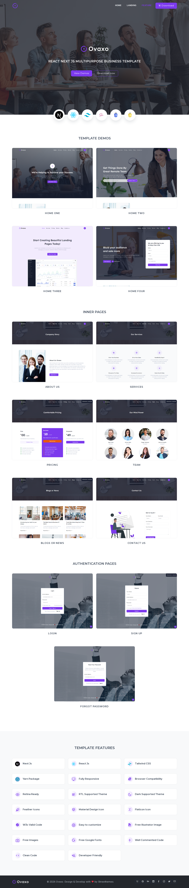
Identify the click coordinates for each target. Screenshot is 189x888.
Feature (147, 5)
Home (118, 5)
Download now (106, 73)
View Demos (81, 73)
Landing (131, 5)
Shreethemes (106, 881)
